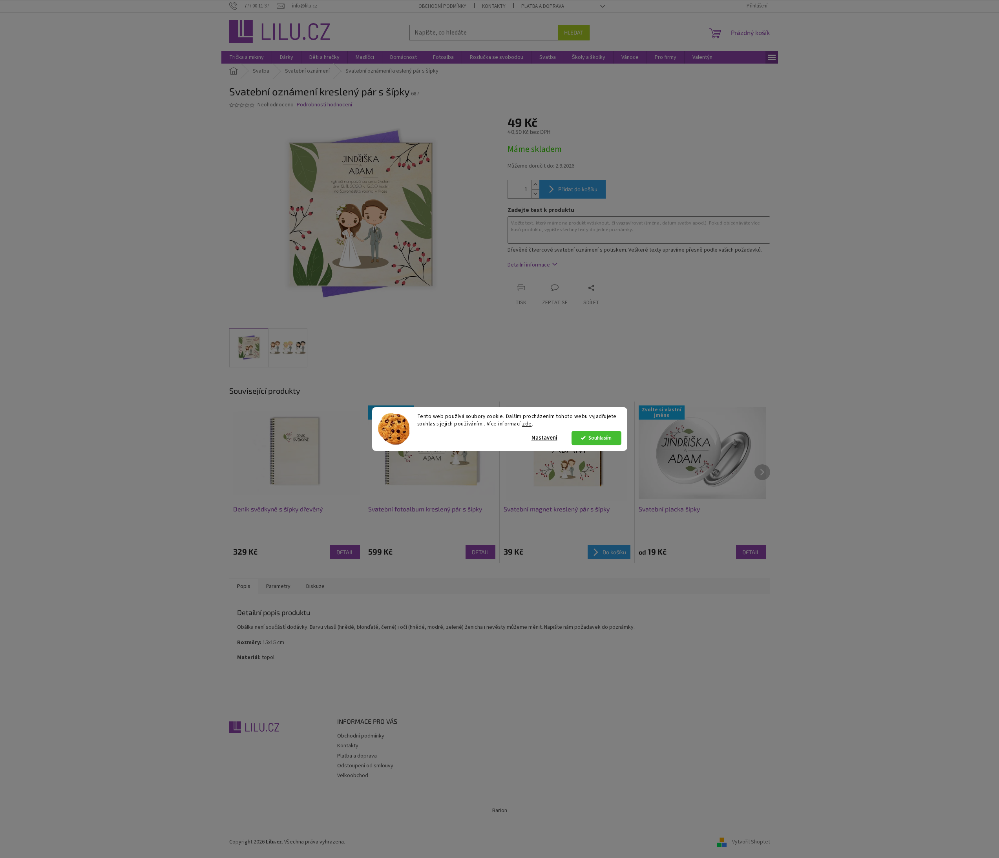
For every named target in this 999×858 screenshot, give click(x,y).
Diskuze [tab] (315, 586)
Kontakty (494, 6)
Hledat (573, 32)
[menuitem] (246, 57)
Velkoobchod (352, 776)
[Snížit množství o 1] (535, 193)
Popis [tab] (243, 586)
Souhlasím (600, 438)
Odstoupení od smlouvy (365, 766)
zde (527, 423)
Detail (345, 552)
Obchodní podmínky (442, 6)
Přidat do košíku (577, 189)
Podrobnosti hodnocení (324, 105)
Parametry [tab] (278, 586)
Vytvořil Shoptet (751, 842)
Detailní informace (529, 265)
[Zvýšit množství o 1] (535, 184)
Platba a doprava (542, 6)
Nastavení (544, 438)
